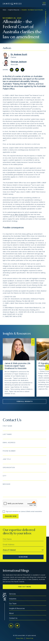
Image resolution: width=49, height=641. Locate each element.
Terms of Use (29, 638)
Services (12, 594)
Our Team (12, 604)
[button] (47, 367)
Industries (12, 599)
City (4, 476)
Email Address (9, 442)
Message (6, 484)
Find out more (24, 587)
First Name (7, 426)
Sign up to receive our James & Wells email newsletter (24, 511)
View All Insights (24, 401)
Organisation (9, 467)
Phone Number (9, 451)
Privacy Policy (20, 638)
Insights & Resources (13, 10)
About (11, 613)
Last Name (7, 434)
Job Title (7, 459)
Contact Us (13, 618)
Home (4, 10)
